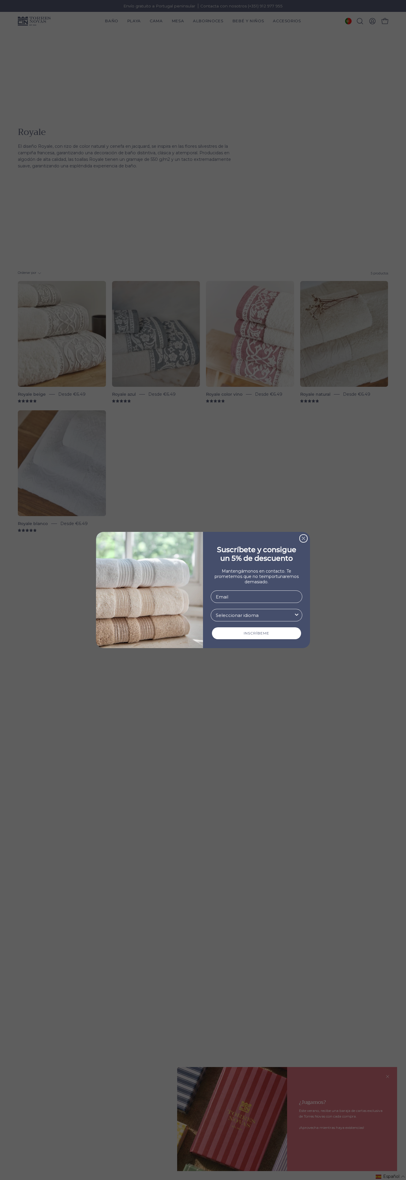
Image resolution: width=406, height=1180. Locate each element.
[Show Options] (297, 615)
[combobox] (255, 615)
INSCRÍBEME (256, 633)
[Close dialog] (303, 538)
